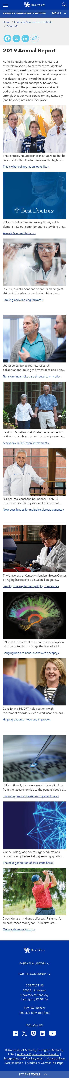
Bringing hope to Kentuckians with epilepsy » (31, 653)
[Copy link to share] (34, 38)
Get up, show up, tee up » (19, 929)
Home (6, 22)
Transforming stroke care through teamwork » (32, 376)
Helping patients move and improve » (27, 719)
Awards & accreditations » (19, 233)
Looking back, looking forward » (23, 300)
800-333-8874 (29, 1013)
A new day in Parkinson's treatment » (26, 443)
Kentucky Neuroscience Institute (33, 22)
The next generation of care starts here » (28, 863)
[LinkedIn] (42, 1034)
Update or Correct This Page (45, 1063)
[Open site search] (64, 5)
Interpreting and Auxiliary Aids (23, 1058)
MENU (56, 13)
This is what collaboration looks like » (26, 167)
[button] (5, 5)
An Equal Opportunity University (38, 1054)
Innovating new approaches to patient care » (31, 796)
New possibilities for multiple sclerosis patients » (33, 509)
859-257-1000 (33, 1008)
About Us (12, 26)
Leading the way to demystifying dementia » (31, 586)
